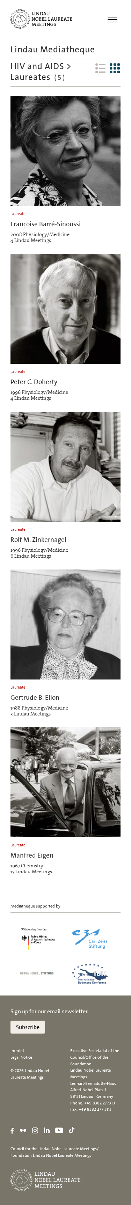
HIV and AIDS (37, 66)
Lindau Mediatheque (52, 49)
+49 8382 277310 (99, 1103)
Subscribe (27, 1027)
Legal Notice (21, 1057)
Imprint (17, 1050)
